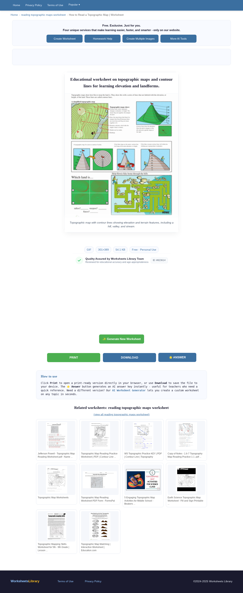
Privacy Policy (33, 5)
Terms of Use (55, 5)
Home (16, 5)
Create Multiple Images (141, 38)
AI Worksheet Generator (129, 390)
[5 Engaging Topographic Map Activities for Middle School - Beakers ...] (143, 480)
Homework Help (102, 38)
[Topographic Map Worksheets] (56, 480)
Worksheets (25, 581)
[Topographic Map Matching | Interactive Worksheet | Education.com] (100, 526)
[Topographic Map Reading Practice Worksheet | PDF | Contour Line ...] (100, 436)
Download (129, 357)
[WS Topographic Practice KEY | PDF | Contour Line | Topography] (143, 436)
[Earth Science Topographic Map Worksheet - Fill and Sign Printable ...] (186, 480)
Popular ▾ (74, 4)
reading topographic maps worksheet (43, 14)
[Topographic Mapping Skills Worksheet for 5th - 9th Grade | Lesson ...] (56, 526)
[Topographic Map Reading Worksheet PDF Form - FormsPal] (100, 480)
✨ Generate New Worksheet (122, 339)
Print (73, 357)
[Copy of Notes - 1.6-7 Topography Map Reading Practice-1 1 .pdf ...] (186, 436)
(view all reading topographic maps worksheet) (122, 414)
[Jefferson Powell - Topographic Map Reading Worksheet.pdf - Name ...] (56, 436)
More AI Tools (178, 38)
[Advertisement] (121, 300)
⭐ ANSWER (177, 357)
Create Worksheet (65, 38)
